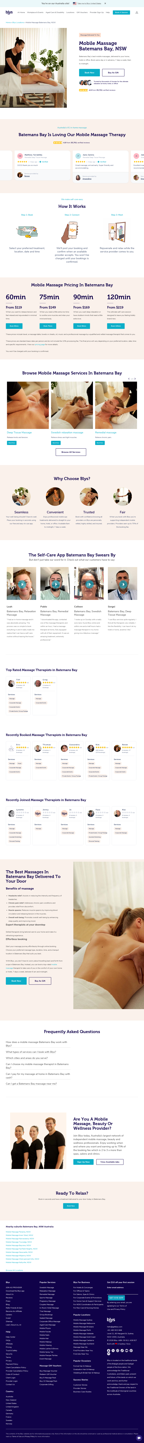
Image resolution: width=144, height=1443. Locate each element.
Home (8, 22)
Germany (9, 1413)
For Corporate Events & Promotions (87, 1297)
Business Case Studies (82, 1392)
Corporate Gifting (46, 1384)
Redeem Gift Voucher (48, 1374)
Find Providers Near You (83, 1350)
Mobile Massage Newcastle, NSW (19, 1252)
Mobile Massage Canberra (83, 1340)
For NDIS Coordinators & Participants (88, 1304)
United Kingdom (12, 1407)
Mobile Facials (45, 1331)
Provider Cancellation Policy (17, 1371)
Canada (9, 1410)
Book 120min (116, 326)
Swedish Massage (47, 1287)
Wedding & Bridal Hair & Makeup (86, 1373)
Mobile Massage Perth (82, 1330)
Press (8, 1301)
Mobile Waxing (46, 1345)
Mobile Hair (44, 1338)
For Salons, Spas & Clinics (83, 1294)
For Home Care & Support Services (87, 1301)
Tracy (85, 176)
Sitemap (9, 1321)
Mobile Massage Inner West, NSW (19, 1235)
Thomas (47, 745)
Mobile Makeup (46, 1342)
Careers (9, 1314)
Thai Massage (45, 1311)
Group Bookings (46, 1314)
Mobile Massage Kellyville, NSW (18, 1262)
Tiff (18, 680)
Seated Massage (46, 1318)
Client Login (10, 1377)
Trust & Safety (11, 1350)
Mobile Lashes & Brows (49, 1348)
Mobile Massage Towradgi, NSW (19, 1242)
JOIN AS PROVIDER (14, 1287)
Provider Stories (79, 1388)
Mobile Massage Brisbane (83, 1327)
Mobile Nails (44, 1335)
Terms (8, 1357)
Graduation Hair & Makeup (83, 1369)
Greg (45, 680)
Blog (8, 1304)
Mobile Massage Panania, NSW (18, 1232)
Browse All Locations (14, 1270)
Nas (124, 810)
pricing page (40, 344)
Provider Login (12, 1381)
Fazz (98, 810)
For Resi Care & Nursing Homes (86, 1308)
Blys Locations (18, 22)
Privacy (9, 1361)
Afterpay (9, 1344)
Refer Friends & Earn (14, 1308)
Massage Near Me (80, 1347)
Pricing (8, 1347)
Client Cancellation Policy (16, 1367)
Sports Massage (46, 1297)
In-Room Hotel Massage (49, 1308)
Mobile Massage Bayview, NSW (18, 1245)
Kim (98, 745)
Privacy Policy (119, 1309)
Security (9, 1354)
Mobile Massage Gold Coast (84, 1337)
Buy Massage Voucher (48, 1371)
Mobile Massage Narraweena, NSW (20, 1238)
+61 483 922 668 (114, 1330)
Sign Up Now (83, 1162)
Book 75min (48, 326)
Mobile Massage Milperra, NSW (18, 1255)
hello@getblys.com (114, 1327)
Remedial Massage (47, 1294)
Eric (18, 745)
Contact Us (10, 1384)
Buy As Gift (113, 72)
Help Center (10, 1337)
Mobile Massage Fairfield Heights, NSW (22, 1249)
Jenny (46, 810)
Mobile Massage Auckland (83, 1344)
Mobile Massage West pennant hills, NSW (22, 1259)
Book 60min (14, 326)
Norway (9, 1424)
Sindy (26, 179)
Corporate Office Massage (50, 1321)
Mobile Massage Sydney (82, 1320)
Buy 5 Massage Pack (48, 1377)
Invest (8, 1318)
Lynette (20, 810)
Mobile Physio (45, 1328)
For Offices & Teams (81, 1291)
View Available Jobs (109, 1162)
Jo (70, 810)
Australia (9, 1396)
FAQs (8, 1340)
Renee (125, 745)
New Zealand (11, 1400)
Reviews (9, 1297)
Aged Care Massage (47, 1325)
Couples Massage (47, 1304)
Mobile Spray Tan (46, 1352)
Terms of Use (16, 1436)
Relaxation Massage (47, 1291)
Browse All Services (71, 452)
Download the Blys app (15, 1291)
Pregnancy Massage (47, 1301)
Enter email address (115, 1287)
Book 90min (81, 326)
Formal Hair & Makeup (82, 1366)
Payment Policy (12, 1364)
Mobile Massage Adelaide (83, 1333)
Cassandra (74, 745)
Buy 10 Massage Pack (48, 1381)
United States (11, 1403)
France (8, 1417)
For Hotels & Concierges (83, 1287)
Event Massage (45, 1359)
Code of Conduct (12, 1374)
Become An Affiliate (14, 1311)
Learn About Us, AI (13, 1325)
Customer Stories (80, 1385)
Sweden (9, 1420)
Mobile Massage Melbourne (84, 1323)
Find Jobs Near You (81, 1354)
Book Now (89, 72)
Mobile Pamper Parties (49, 1355)
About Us (10, 1294)
